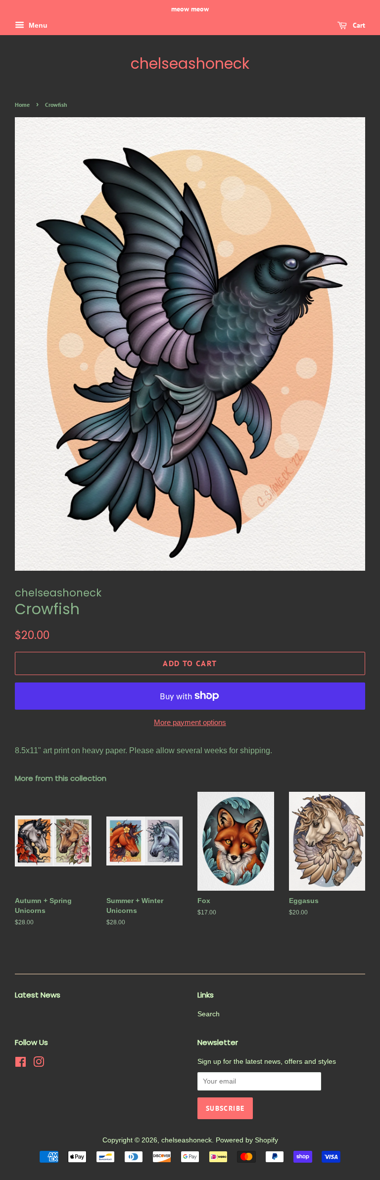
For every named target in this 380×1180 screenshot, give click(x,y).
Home (22, 104)
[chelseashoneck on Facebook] (20, 1064)
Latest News (37, 995)
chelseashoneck (190, 64)
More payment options (190, 722)
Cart (358, 25)
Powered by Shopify (247, 1140)
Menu (37, 25)
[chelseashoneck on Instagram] (38, 1064)
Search (208, 1014)
